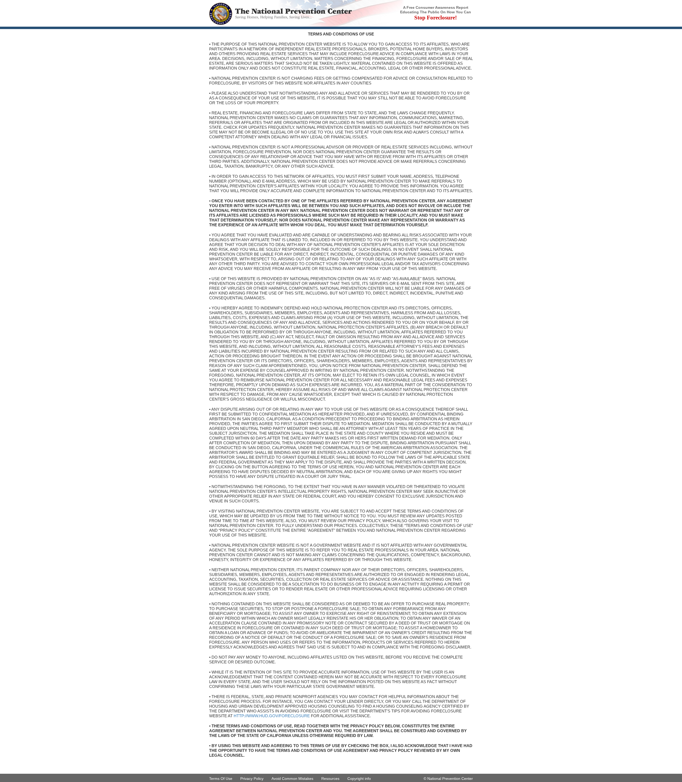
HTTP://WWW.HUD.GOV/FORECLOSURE (272, 716)
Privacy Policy (251, 778)
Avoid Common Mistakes (292, 778)
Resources (330, 778)
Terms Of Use (220, 778)
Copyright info (359, 778)
